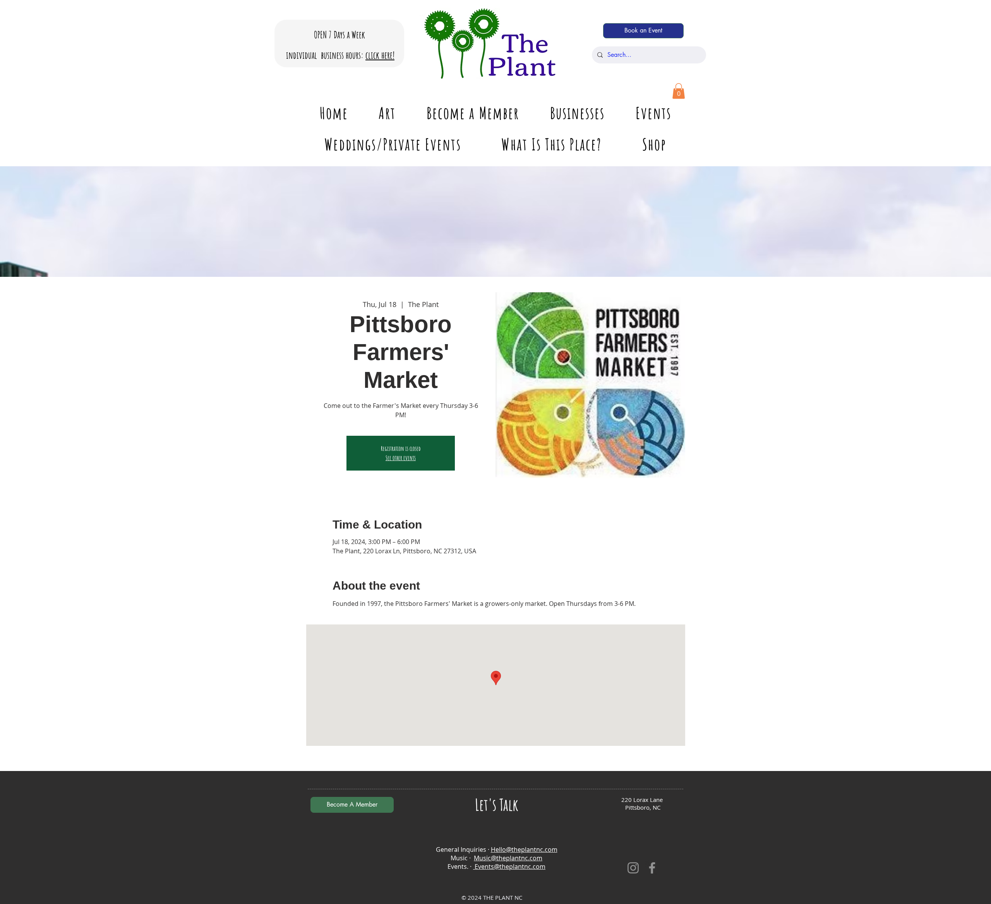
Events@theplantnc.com (509, 866)
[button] (678, 91)
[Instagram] (633, 867)
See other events (401, 458)
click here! (379, 55)
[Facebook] (652, 867)
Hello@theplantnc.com (524, 849)
